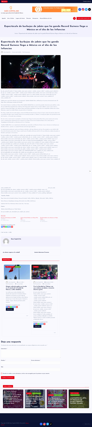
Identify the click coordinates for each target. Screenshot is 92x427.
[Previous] (86, 386)
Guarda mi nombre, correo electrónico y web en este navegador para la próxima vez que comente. (26, 373)
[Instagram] (4, 227)
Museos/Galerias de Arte (46, 18)
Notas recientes (53, 395)
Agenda (4, 18)
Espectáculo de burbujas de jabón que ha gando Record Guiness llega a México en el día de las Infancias (48, 33)
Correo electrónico (35, 360)
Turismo (13, 52)
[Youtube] (12, 227)
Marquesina (35, 18)
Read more (9, 309)
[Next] (88, 386)
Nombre (3, 360)
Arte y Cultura (10, 18)
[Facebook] (2, 227)
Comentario (4, 348)
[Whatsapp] (6, 227)
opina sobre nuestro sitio (84, 18)
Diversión (28, 18)
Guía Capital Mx (7, 52)
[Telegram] (8, 227)
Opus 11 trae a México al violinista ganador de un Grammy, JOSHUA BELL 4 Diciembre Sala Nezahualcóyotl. (13, 400)
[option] (13, 398)
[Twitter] (10, 227)
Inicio (16, 33)
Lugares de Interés (20, 18)
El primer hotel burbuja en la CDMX (8, 217)
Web (2, 366)
